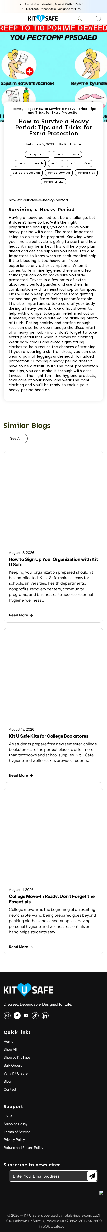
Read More (18, 615)
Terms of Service (17, 1132)
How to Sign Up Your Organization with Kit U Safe (53, 562)
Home (16, 109)
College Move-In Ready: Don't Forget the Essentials (52, 899)
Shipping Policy (15, 1124)
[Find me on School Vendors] (101, 1193)
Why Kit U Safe (16, 1073)
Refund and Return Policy (23, 1147)
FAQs (8, 1116)
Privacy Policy (14, 1139)
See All (15, 438)
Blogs (28, 109)
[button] (6, 18)
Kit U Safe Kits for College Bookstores (48, 736)
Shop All (10, 1049)
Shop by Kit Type (17, 1057)
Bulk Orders (13, 1065)
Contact (10, 1089)
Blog (7, 1081)
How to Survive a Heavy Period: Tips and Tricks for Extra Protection (62, 111)
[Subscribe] (92, 1176)
